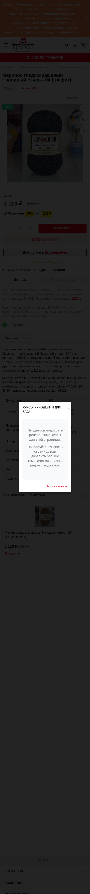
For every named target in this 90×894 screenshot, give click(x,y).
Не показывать (56, 486)
